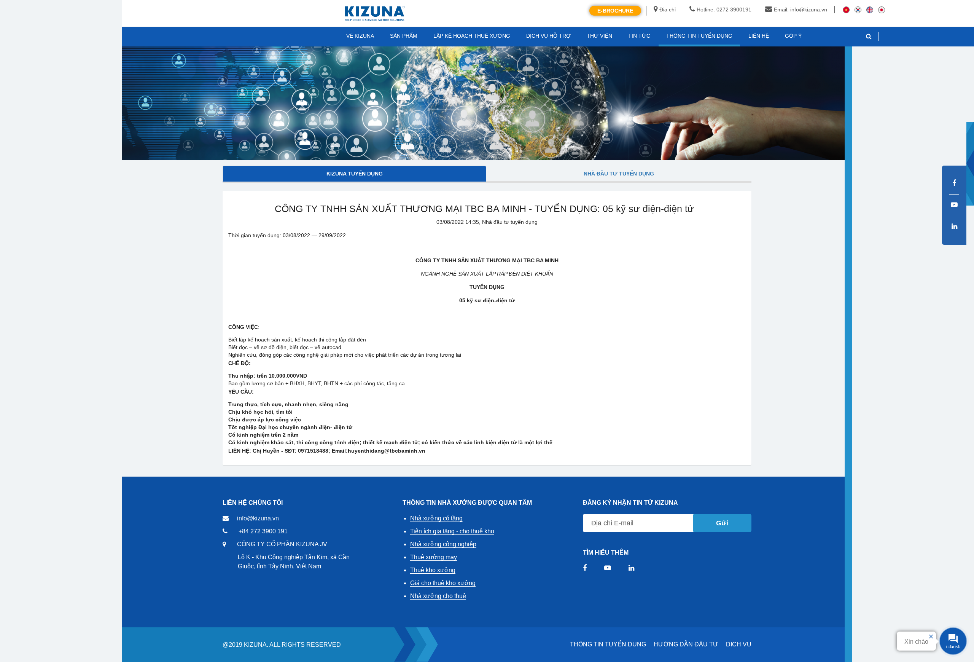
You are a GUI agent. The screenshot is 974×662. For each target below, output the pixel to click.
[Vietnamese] (846, 9)
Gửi (722, 523)
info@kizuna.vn (258, 518)
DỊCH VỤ (738, 644)
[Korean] (858, 9)
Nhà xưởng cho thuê (438, 596)
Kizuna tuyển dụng (354, 174)
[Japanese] (881, 9)
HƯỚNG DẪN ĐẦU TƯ (686, 644)
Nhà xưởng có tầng (436, 518)
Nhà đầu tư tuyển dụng (619, 174)
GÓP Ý (793, 36)
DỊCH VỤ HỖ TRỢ (548, 36)
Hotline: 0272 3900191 (724, 9)
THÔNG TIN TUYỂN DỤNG (608, 644)
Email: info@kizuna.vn (800, 9)
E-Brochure (615, 11)
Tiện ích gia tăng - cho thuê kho (452, 531)
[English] (869, 9)
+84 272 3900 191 (263, 531)
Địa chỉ (667, 9)
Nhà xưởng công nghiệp (443, 544)
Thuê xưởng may (433, 557)
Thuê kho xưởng (432, 570)
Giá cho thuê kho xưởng (443, 583)
